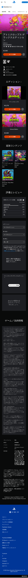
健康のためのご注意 (8, 490)
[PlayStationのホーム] (14, 2)
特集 (9, 11)
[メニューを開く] (1, 2)
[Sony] (24, 577)
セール (14, 11)
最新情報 (4, 11)
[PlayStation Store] (7, 7)
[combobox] (14, 227)
